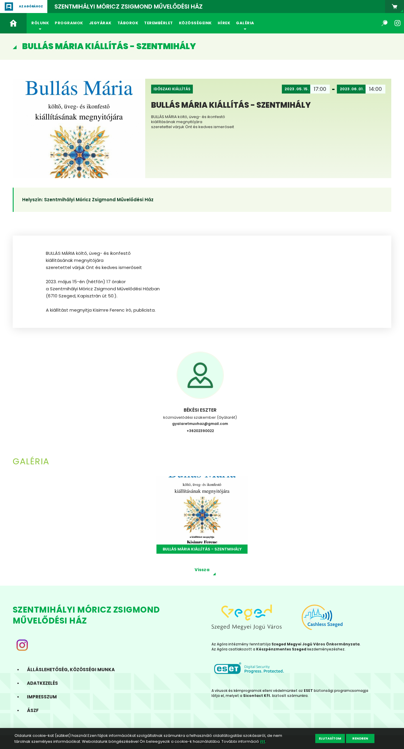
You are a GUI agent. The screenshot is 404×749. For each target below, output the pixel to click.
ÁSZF (33, 710)
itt (262, 741)
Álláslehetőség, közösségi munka (71, 669)
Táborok (127, 23)
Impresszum (42, 697)
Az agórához (31, 6)
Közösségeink (195, 23)
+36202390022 (200, 430)
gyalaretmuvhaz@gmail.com (200, 423)
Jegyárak (100, 23)
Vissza (202, 570)
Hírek (224, 23)
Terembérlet (158, 23)
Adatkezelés (42, 683)
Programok (69, 23)
